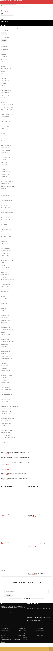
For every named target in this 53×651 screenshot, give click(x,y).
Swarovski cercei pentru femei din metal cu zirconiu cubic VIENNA (40, 544)
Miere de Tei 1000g (5, 570)
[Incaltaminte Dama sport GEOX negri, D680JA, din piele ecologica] (15, 456)
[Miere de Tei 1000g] (13, 557)
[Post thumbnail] (33, 606)
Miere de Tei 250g (5, 514)
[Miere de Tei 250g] (13, 501)
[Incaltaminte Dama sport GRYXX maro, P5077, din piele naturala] (15, 477)
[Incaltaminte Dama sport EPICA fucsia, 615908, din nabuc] (14, 471)
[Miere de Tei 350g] (13, 529)
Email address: (7, 588)
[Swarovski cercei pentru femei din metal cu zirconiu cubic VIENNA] (40, 530)
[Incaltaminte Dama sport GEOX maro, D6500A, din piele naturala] (15, 450)
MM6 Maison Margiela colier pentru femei (36, 573)
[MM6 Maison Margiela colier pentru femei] (40, 560)
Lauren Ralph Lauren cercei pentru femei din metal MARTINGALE (38, 514)
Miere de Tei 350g (5, 542)
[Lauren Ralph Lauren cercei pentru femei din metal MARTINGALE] (40, 501)
